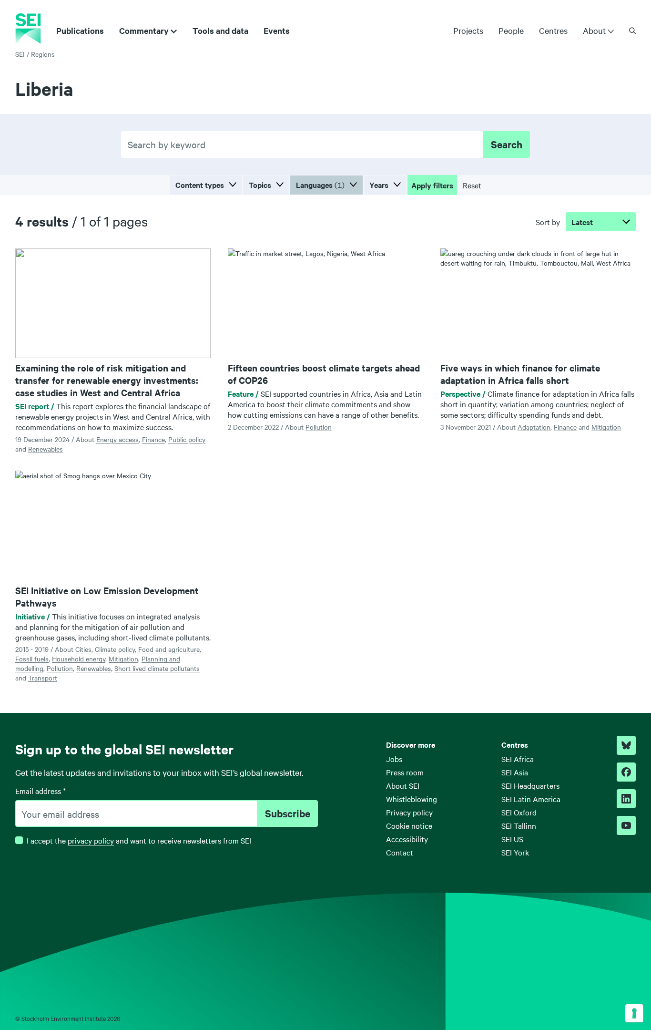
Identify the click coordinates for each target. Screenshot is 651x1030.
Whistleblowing (411, 798)
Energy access (117, 439)
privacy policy (91, 840)
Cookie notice (409, 825)
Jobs (394, 758)
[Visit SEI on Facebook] (626, 772)
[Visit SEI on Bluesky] (626, 745)
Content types (199, 184)
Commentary (144, 30)
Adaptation (534, 427)
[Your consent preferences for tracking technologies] (634, 1013)
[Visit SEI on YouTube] (626, 825)
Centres (553, 30)
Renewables (45, 448)
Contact (399, 852)
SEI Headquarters (530, 785)
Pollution (318, 427)
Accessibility (407, 839)
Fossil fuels (32, 658)
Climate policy (115, 649)
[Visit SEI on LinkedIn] (626, 798)
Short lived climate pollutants (157, 668)
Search (506, 144)
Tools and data (220, 30)
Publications (80, 30)
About (594, 30)
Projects (468, 30)
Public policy (186, 439)
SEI (20, 54)
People (511, 30)
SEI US (512, 839)
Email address (40, 790)
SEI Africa (517, 758)
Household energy (78, 658)
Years (378, 184)
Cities (83, 649)
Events (277, 30)
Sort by (548, 221)
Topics (260, 184)
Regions (43, 54)
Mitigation (606, 427)
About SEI (402, 785)
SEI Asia (514, 772)
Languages (320, 184)
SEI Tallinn (518, 825)
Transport (42, 677)
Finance (153, 439)
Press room (405, 772)
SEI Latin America (530, 798)
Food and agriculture (169, 649)
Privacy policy (409, 812)
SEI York (515, 852)
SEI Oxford (519, 812)
